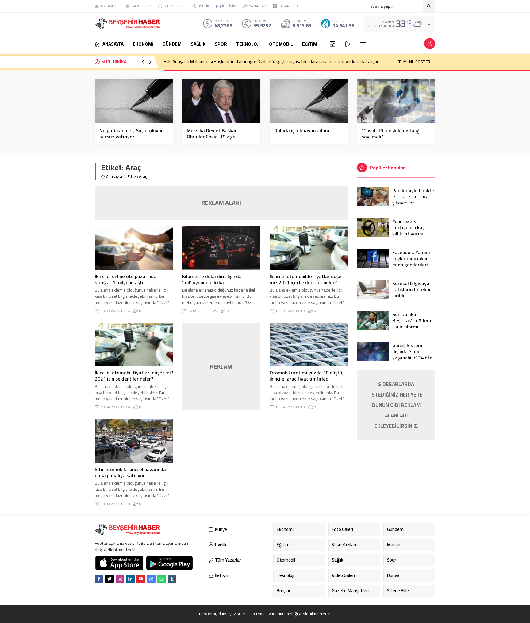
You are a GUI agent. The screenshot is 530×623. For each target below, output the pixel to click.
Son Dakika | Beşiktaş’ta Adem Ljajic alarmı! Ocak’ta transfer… (412, 323)
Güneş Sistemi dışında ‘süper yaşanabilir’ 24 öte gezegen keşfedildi (413, 354)
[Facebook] (99, 579)
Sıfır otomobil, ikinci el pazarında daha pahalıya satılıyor (130, 472)
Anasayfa (114, 176)
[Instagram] (120, 579)
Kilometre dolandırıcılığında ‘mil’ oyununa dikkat (212, 279)
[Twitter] (109, 579)
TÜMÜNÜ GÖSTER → (416, 61)
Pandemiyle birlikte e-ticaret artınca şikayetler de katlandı (413, 199)
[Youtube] (140, 579)
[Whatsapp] (161, 579)
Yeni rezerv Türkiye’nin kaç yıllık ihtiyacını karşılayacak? (408, 230)
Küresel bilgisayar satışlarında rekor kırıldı (411, 289)
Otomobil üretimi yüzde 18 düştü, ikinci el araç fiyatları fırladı (307, 375)
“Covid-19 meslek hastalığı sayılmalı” (391, 133)
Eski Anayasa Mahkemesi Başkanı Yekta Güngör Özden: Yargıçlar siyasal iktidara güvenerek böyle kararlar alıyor (271, 61)
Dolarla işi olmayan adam (301, 130)
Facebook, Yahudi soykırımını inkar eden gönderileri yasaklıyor (411, 261)
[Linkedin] (130, 579)
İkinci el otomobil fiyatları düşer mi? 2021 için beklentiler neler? (134, 375)
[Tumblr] (172, 579)
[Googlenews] (151, 579)
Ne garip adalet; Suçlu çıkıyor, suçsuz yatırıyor (131, 133)
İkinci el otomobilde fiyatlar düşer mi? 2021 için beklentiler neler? (306, 279)
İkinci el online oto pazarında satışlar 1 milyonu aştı (125, 279)
